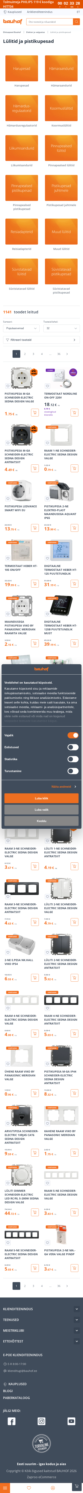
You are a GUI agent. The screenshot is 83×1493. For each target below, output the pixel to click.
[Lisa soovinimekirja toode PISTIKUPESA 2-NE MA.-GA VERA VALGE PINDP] (47, 1242)
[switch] (73, 747)
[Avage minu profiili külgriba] (53, 1488)
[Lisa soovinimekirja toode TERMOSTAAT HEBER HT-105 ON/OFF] (8, 558)
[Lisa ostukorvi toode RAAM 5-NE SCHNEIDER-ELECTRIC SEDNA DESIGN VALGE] (74, 1212)
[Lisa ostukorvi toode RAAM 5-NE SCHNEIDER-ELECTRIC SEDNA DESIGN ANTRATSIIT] (35, 1268)
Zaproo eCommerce (41, 1477)
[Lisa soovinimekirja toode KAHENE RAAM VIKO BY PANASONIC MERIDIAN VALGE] (47, 1123)
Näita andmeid (61, 786)
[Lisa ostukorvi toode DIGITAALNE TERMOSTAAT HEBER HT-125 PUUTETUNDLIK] (74, 584)
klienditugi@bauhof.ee (22, 1371)
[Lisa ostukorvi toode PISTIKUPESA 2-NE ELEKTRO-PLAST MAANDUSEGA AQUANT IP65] (74, 528)
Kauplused (15, 12)
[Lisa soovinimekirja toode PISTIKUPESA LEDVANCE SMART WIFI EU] (8, 498)
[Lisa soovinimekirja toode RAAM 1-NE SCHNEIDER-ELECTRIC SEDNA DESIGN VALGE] (47, 443)
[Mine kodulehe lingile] (12, 22)
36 (58, 354)
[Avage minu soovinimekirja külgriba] (29, 1488)
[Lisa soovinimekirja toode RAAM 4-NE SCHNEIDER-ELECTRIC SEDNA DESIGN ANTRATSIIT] (47, 1008)
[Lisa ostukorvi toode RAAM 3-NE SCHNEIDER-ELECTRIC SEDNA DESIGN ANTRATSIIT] (35, 922)
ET (78, 12)
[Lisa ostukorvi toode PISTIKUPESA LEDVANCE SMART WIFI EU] (35, 528)
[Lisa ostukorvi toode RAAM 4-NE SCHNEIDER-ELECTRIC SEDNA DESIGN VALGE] (35, 1033)
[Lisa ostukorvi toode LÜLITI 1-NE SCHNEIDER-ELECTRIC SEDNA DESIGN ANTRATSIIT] (74, 866)
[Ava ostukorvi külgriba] (77, 1486)
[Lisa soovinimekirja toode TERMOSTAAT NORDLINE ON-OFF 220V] (47, 386)
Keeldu (41, 820)
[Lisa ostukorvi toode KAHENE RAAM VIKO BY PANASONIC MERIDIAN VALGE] (74, 1153)
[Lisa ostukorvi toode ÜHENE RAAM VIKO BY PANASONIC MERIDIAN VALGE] (35, 1093)
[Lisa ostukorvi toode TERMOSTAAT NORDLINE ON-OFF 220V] (74, 412)
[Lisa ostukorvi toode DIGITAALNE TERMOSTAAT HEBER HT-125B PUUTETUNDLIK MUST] (74, 643)
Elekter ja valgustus (35, 32)
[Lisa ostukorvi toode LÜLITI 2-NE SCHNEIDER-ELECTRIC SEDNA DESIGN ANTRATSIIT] (74, 978)
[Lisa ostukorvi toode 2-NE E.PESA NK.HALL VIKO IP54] (35, 978)
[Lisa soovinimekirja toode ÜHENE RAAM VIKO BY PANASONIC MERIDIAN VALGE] (8, 1064)
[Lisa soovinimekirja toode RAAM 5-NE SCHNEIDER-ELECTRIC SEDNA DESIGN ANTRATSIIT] (8, 1242)
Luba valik (41, 809)
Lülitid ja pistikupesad (60, 32)
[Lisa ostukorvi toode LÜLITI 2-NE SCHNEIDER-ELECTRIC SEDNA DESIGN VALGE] (74, 922)
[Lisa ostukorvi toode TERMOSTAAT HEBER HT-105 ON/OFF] (35, 584)
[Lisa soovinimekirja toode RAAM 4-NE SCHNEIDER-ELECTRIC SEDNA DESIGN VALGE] (8, 1008)
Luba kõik (41, 798)
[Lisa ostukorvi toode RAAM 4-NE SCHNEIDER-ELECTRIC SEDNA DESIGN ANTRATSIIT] (74, 1033)
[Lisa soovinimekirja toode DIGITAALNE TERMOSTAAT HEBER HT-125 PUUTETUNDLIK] (47, 558)
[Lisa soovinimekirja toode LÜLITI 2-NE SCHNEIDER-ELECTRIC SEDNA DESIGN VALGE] (47, 896)
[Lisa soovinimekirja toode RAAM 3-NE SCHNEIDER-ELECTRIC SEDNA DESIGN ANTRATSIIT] (8, 896)
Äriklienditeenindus (40, 12)
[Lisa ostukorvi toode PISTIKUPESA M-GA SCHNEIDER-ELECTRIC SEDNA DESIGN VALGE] (35, 412)
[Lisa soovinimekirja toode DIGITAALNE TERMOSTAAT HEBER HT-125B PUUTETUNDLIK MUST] (47, 614)
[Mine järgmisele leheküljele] (67, 354)
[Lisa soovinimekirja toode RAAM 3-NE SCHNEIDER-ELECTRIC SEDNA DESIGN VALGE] (8, 841)
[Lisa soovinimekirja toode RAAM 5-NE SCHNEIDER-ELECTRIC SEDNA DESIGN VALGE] (47, 1183)
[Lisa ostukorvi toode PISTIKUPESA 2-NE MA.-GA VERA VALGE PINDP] (74, 1268)
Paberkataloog (16, 1398)
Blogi (8, 1391)
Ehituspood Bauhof (12, 32)
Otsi (76, 21)
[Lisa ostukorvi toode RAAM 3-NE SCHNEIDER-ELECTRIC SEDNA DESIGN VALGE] (35, 866)
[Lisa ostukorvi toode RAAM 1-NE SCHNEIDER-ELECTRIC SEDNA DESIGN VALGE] (74, 468)
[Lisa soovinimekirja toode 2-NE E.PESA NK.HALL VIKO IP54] (8, 952)
